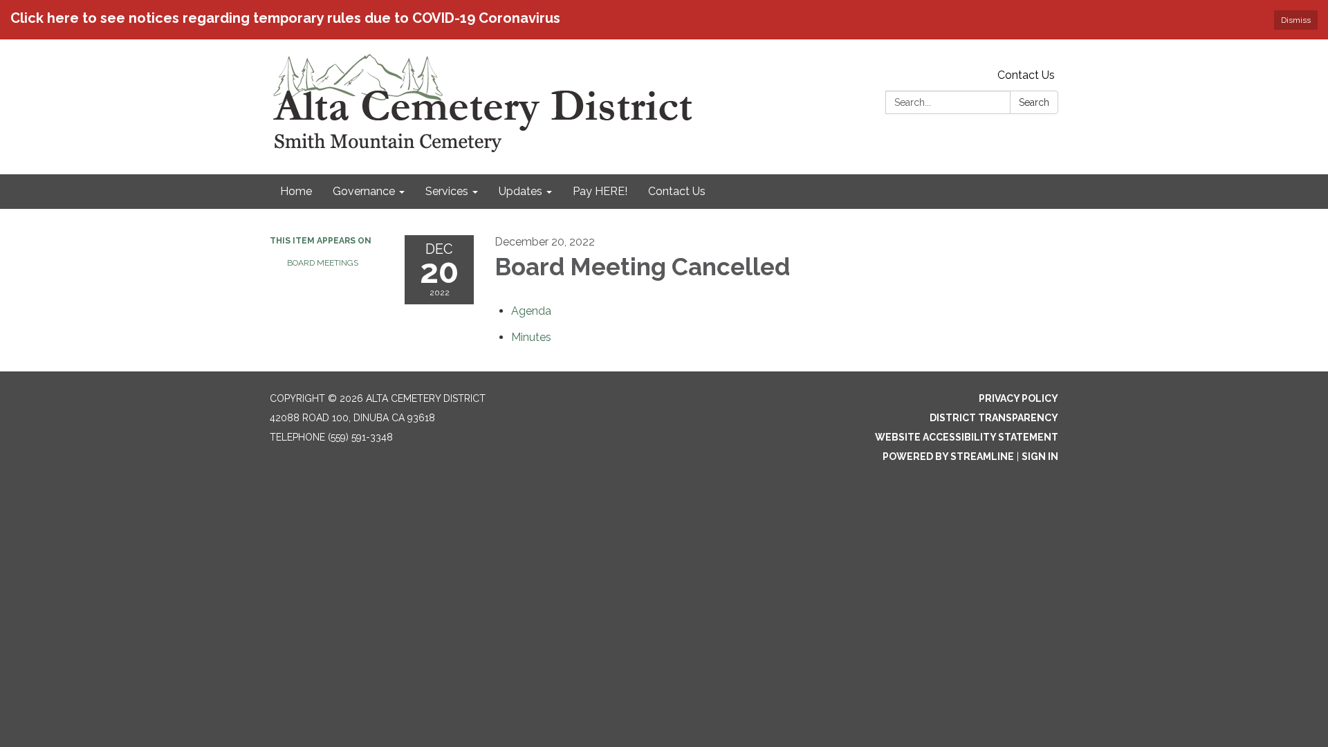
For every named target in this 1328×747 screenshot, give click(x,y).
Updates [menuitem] (520, 191)
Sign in (1040, 456)
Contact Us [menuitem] (677, 191)
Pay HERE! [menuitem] (600, 191)
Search (1034, 102)
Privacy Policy (1018, 398)
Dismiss (1296, 20)
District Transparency (994, 417)
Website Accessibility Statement (966, 437)
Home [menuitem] (296, 191)
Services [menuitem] (446, 191)
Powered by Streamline (948, 456)
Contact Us (1026, 75)
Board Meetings (322, 263)
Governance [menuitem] (364, 191)
